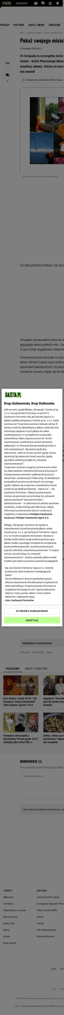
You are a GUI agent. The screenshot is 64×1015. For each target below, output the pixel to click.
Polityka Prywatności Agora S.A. (32, 517)
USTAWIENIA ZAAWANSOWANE (32, 611)
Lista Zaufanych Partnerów (19, 600)
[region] (32, 507)
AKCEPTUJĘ (32, 620)
